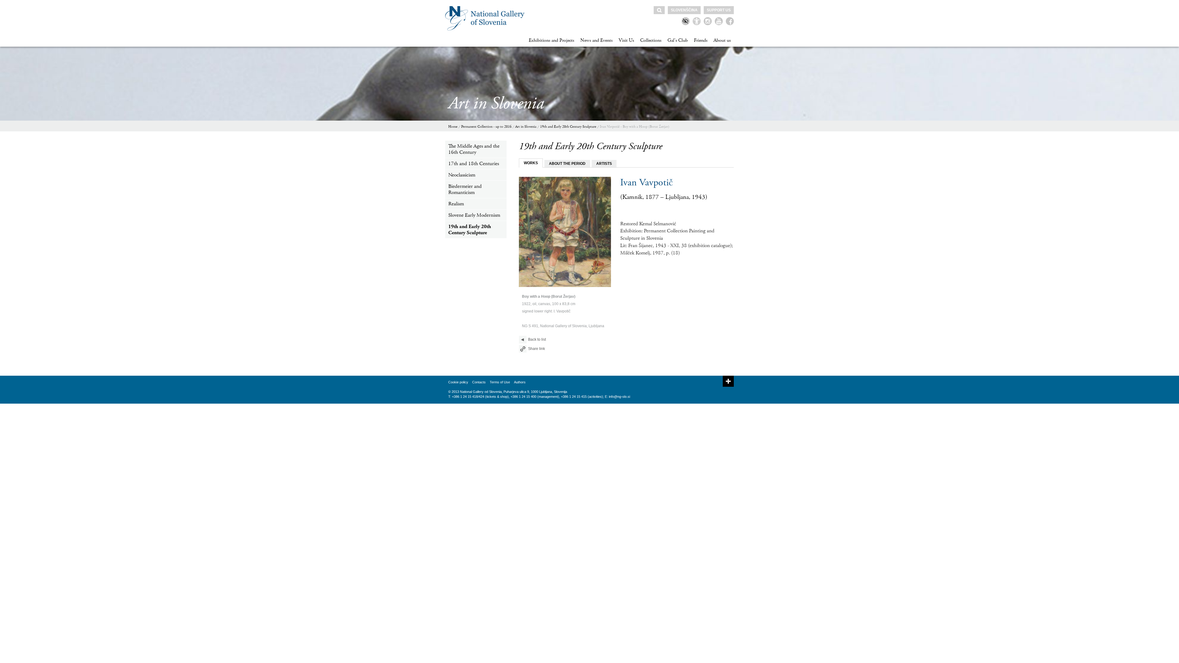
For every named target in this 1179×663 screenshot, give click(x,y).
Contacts (479, 382)
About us (722, 40)
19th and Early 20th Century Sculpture (568, 126)
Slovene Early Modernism (474, 215)
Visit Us (626, 40)
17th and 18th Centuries (473, 163)
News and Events (596, 40)
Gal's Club (677, 40)
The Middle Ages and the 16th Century (474, 149)
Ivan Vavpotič (646, 182)
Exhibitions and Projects (551, 40)
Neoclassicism (461, 175)
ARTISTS (604, 163)
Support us (719, 10)
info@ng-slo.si (619, 396)
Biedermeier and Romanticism (465, 189)
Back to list (537, 339)
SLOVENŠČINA (684, 10)
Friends (700, 40)
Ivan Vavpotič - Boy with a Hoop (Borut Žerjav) (634, 126)
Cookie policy (458, 382)
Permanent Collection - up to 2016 (486, 126)
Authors (520, 382)
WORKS (531, 163)
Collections (650, 40)
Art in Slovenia (525, 126)
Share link (536, 349)
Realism (456, 203)
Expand (728, 381)
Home (452, 126)
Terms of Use (500, 382)
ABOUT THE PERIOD (567, 163)
